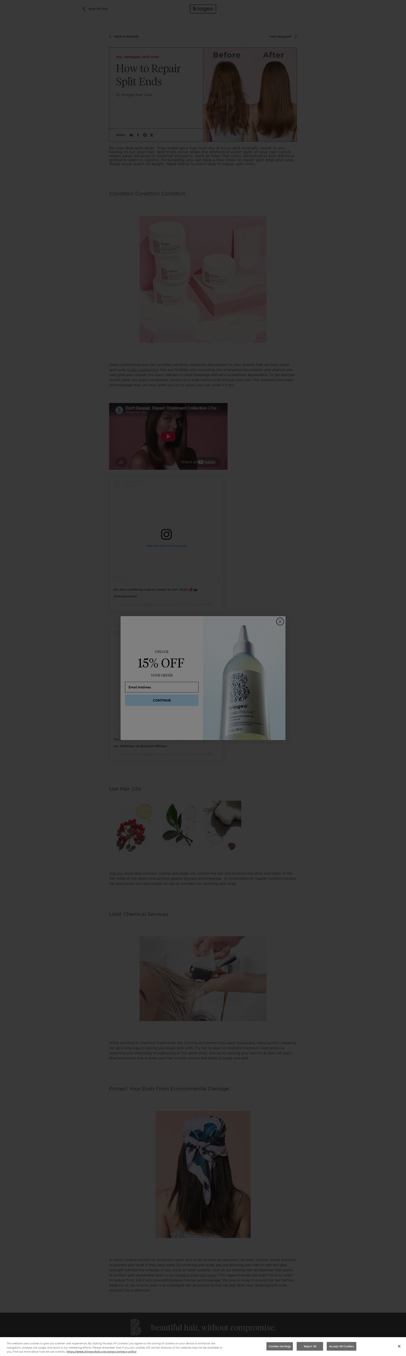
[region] (203, 1346)
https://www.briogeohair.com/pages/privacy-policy (101, 1351)
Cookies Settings (280, 1346)
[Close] (399, 1346)
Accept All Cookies (341, 1346)
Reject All (310, 1346)
